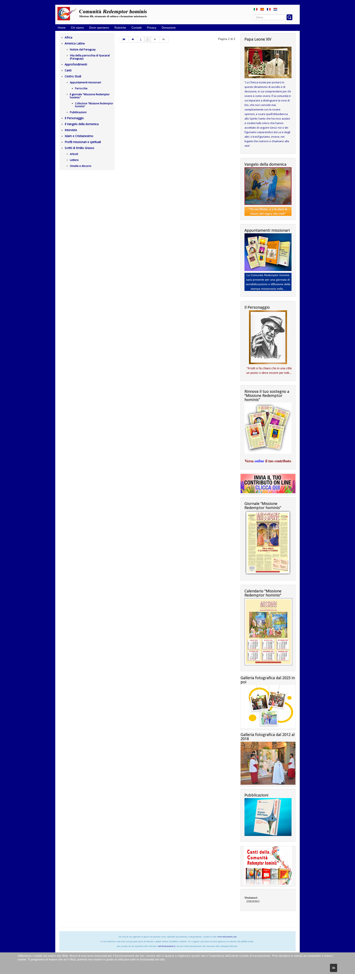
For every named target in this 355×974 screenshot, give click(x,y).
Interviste (71, 130)
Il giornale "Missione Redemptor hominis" (90, 95)
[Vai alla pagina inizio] (124, 39)
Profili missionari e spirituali (83, 142)
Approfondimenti (76, 64)
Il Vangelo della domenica (82, 124)
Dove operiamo (99, 27)
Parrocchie (81, 88)
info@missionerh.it (166, 946)
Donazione (169, 27)
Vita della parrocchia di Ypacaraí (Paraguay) (90, 56)
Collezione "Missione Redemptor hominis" (94, 105)
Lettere (74, 160)
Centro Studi (73, 76)
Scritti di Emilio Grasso (79, 148)
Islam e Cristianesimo (79, 136)
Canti (68, 70)
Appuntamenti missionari (85, 82)
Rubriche (120, 27)
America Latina (75, 43)
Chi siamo (77, 27)
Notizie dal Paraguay (83, 49)
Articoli (74, 154)
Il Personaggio (74, 118)
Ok (333, 967)
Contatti (136, 27)
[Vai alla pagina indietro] (133, 39)
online (259, 461)
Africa (68, 37)
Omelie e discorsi (80, 166)
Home (62, 27)
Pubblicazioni (78, 112)
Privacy (151, 27)
